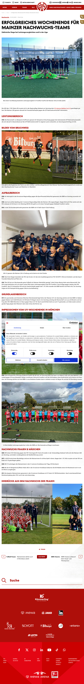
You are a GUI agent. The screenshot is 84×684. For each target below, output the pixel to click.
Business (55, 2)
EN (70, 2)
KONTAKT (48, 660)
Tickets (8, 2)
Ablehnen (18, 360)
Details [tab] (42, 327)
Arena (64, 2)
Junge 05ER (70, 7)
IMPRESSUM (5, 660)
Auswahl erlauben (42, 360)
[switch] (32, 353)
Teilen (43, 549)
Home (3, 12)
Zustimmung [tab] (17, 327)
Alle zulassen (66, 360)
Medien (38, 660)
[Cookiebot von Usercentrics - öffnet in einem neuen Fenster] (70, 323)
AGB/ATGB (27, 661)
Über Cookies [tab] (67, 327)
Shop (17, 2)
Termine (78, 7)
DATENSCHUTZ (15, 660)
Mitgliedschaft (29, 2)
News (5, 7)
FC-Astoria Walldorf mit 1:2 (62, 108)
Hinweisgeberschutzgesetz (59, 661)
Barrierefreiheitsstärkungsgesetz (74, 660)
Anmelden (77, 2)
